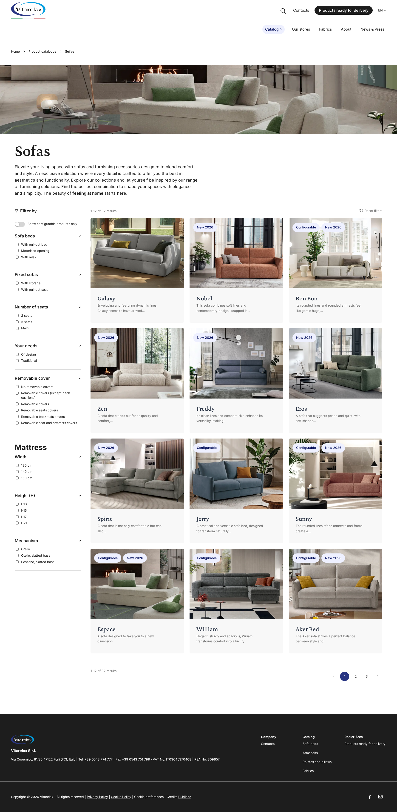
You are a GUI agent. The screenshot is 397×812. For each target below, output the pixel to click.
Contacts (301, 10)
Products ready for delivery (344, 10)
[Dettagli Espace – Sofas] (137, 601)
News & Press (372, 29)
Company (268, 737)
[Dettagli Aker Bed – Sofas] (335, 601)
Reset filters (373, 211)
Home (15, 51)
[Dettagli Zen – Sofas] (137, 380)
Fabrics (325, 29)
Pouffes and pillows (317, 762)
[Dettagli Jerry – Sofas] (236, 491)
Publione (184, 797)
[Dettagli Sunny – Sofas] (335, 491)
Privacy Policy (97, 797)
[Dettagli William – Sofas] (236, 601)
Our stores (301, 29)
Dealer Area (353, 737)
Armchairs (310, 753)
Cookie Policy (121, 797)
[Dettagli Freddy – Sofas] (236, 380)
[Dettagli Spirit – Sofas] (137, 491)
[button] (48, 236)
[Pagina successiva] (377, 676)
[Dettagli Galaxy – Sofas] (137, 270)
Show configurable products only (52, 224)
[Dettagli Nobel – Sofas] (236, 270)
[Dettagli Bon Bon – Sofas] (335, 270)
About (346, 29)
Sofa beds (310, 744)
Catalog (272, 29)
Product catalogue (42, 51)
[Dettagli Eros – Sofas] (335, 380)
